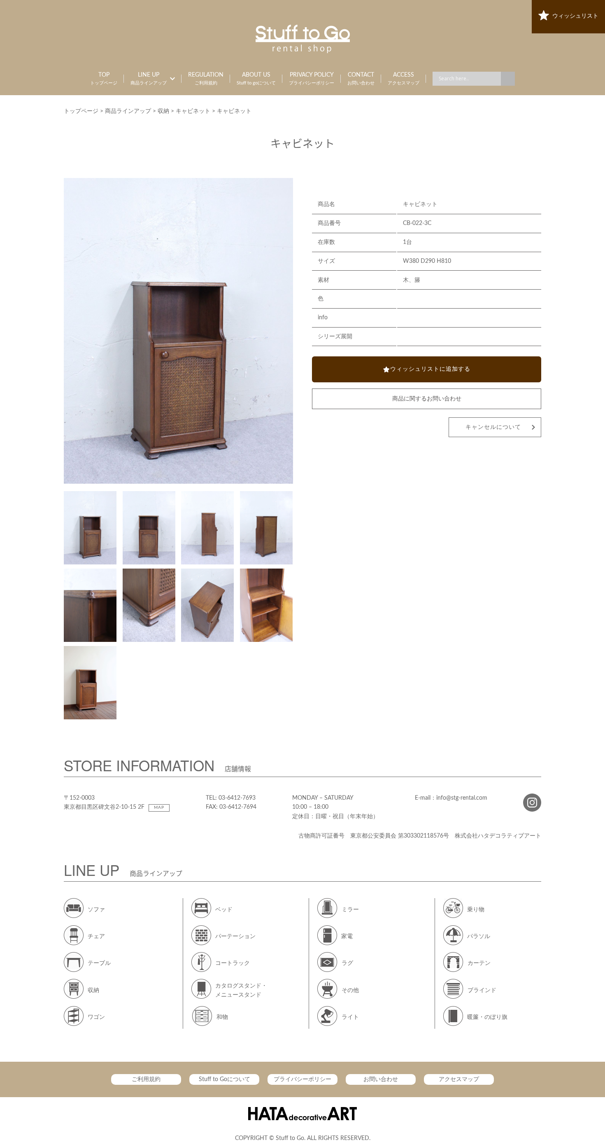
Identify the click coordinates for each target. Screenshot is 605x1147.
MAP (159, 807)
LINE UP (148, 78)
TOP (103, 78)
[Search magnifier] (508, 79)
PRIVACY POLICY (311, 78)
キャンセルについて (493, 427)
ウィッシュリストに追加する (430, 369)
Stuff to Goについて (224, 1079)
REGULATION (205, 78)
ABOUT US (256, 78)
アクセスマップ (459, 1079)
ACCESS (403, 78)
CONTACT (361, 78)
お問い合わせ (380, 1079)
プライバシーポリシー (302, 1079)
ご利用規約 (146, 1079)
